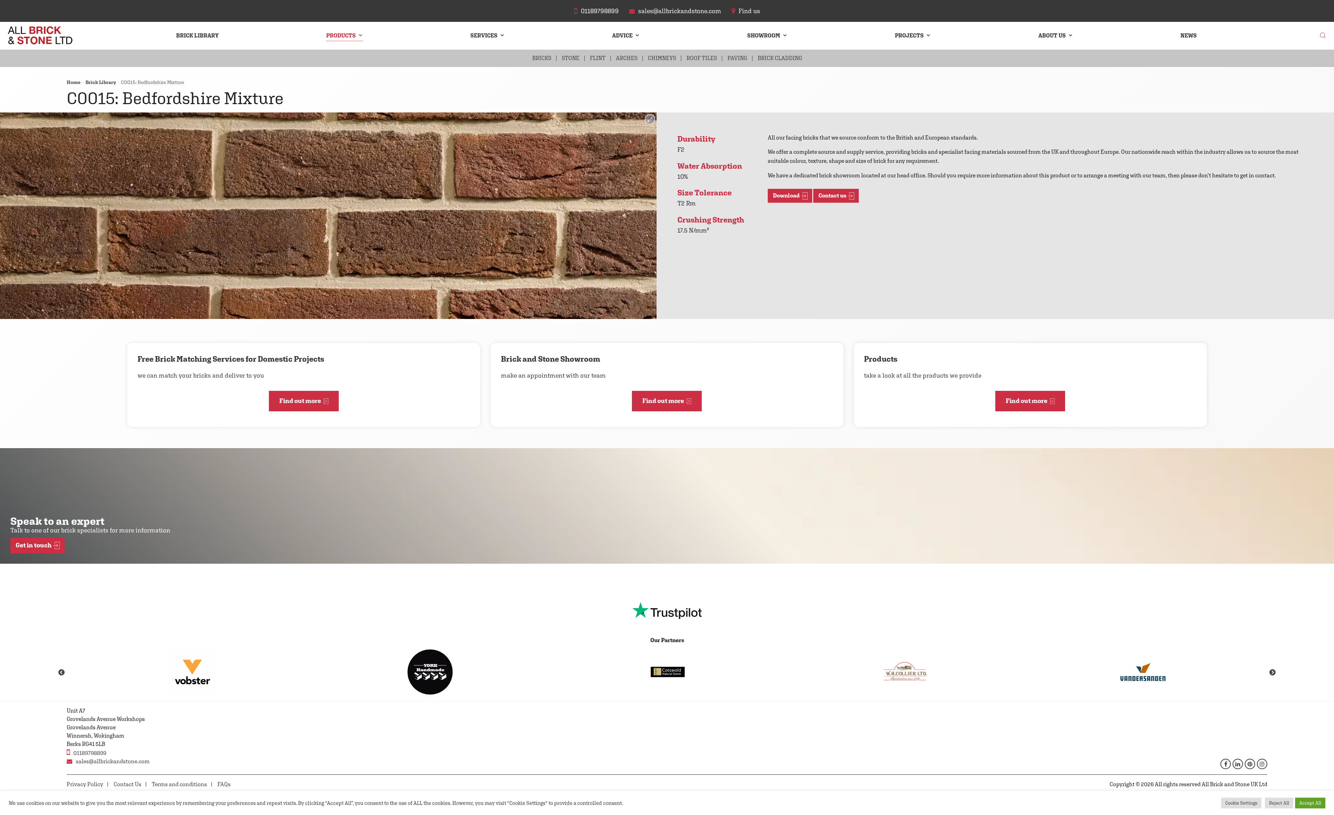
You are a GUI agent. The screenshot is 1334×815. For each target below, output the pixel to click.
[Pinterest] (1250, 764)
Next (1272, 672)
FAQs (224, 784)
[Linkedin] (1238, 764)
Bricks (541, 58)
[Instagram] (1262, 764)
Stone (570, 58)
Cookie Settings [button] (1241, 803)
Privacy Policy (85, 784)
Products (341, 35)
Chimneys (662, 58)
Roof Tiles (701, 58)
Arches (626, 58)
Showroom (763, 35)
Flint (598, 58)
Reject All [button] (1279, 803)
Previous (61, 672)
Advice (622, 35)
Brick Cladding (780, 58)
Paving (737, 58)
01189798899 (89, 753)
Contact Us (127, 784)
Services (483, 35)
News (1188, 35)
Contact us (832, 195)
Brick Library (197, 35)
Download (786, 195)
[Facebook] (1225, 764)
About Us (1052, 35)
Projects (909, 35)
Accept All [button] (1310, 803)
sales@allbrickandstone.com (113, 761)
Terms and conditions (179, 784)
